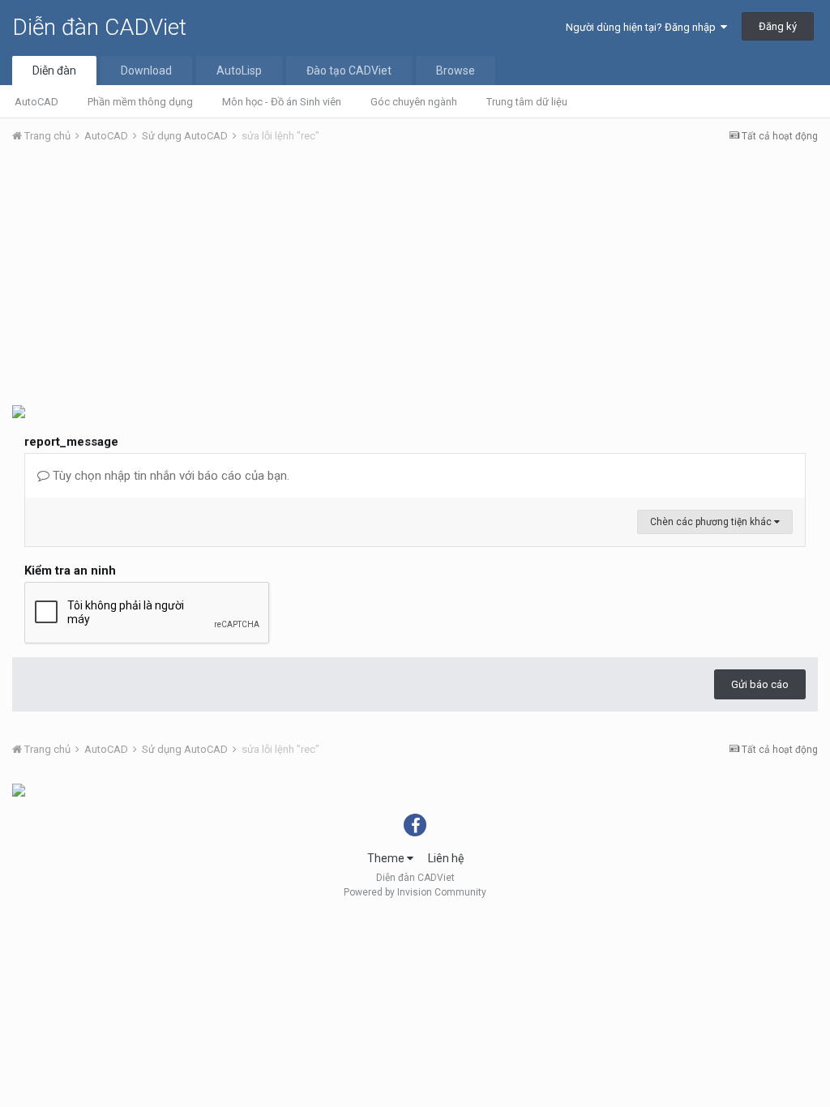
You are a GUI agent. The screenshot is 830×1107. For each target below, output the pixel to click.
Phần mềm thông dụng (140, 102)
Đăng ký (778, 26)
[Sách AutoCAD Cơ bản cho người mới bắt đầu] (18, 789)
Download (146, 70)
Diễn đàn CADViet (99, 27)
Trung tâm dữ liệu (526, 102)
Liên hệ (446, 858)
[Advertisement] (415, 278)
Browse (455, 70)
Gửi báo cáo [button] (760, 684)
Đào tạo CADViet (348, 70)
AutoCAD (36, 102)
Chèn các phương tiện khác (712, 522)
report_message (71, 441)
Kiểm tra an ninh (70, 570)
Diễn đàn (54, 70)
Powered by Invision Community (415, 892)
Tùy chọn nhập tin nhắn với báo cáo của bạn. (169, 475)
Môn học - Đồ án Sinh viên (281, 102)
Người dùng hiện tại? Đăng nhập (643, 27)
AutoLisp (239, 70)
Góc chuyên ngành (413, 102)
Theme (387, 858)
